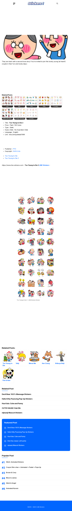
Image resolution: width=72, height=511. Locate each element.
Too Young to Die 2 (12, 158)
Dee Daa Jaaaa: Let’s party (17, 441)
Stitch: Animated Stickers (15, 462)
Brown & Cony (11, 472)
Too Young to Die (11, 156)
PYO (14, 149)
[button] (57, 3)
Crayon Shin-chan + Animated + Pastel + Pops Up (23, 467)
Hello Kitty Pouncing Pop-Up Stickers (17, 399)
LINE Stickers (44, 165)
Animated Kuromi (12, 488)
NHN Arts (16, 151)
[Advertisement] (36, 20)
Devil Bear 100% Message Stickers (16, 394)
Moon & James (11, 478)
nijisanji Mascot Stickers (12, 413)
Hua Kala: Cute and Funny (12, 403)
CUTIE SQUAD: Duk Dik (11, 408)
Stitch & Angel (11, 483)
